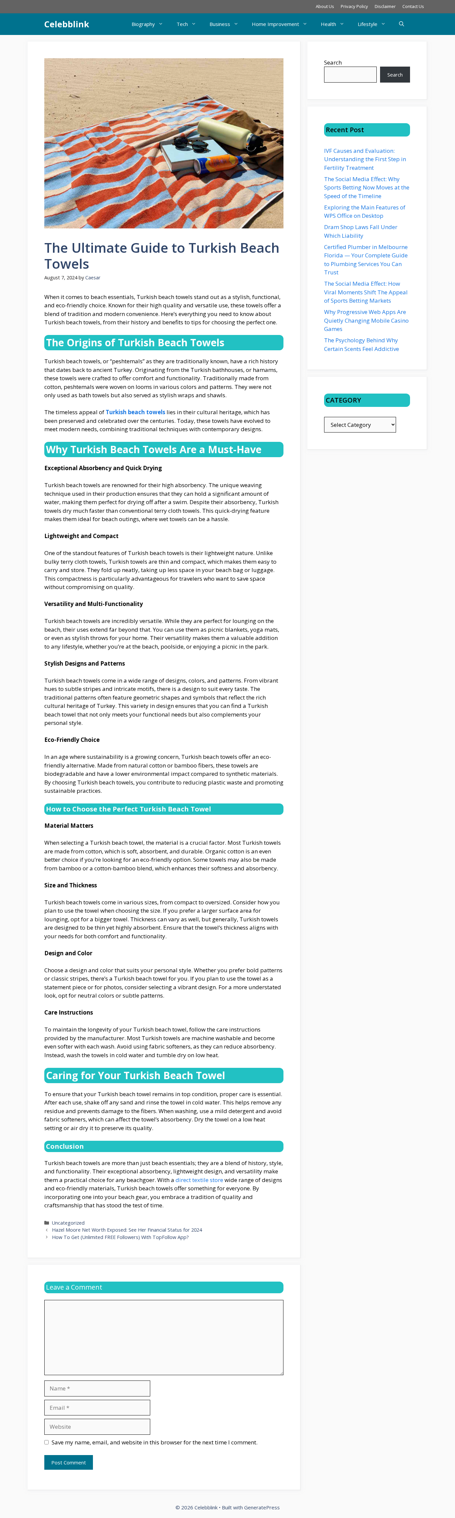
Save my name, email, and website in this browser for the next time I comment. (154, 1442)
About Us (325, 6)
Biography (143, 24)
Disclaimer (385, 6)
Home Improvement (275, 24)
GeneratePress (262, 1507)
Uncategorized (68, 1223)
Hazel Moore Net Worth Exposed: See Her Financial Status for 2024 (127, 1230)
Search (333, 62)
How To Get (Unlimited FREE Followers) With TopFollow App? (120, 1237)
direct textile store (199, 1180)
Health (328, 24)
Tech (182, 24)
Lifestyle (367, 24)
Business (220, 24)
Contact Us (413, 6)
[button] (401, 24)
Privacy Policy (354, 6)
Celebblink (66, 24)
